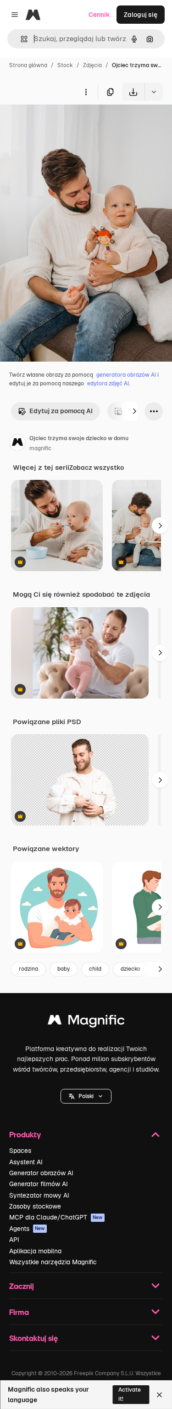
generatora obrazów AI (126, 375)
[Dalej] (134, 411)
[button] (86, 1096)
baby (63, 969)
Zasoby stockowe (35, 1206)
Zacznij (21, 1286)
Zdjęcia (92, 65)
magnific (40, 448)
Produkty (25, 1134)
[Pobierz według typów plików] (153, 92)
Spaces (20, 1150)
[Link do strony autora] (17, 443)
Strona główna (28, 65)
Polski (86, 1096)
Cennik (99, 15)
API (14, 1240)
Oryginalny (63, 122)
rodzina (28, 969)
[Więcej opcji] (86, 92)
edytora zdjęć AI (108, 383)
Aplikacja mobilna (35, 1251)
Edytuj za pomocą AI (61, 411)
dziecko (130, 969)
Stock (65, 65)
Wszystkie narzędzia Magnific (53, 1262)
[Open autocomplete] (20, 39)
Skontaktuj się (33, 1338)
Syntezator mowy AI (39, 1195)
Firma (19, 1312)
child (95, 969)
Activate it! (129, 1394)
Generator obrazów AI (41, 1173)
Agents (27, 1229)
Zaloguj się (140, 15)
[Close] (159, 1394)
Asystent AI (26, 1162)
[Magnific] (86, 1022)
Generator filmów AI (38, 1184)
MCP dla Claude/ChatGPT (56, 1217)
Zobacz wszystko (96, 467)
